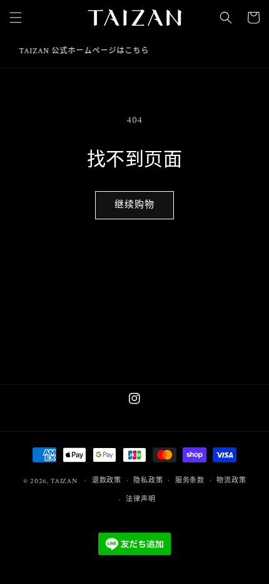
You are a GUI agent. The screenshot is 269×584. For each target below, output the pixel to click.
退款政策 (106, 481)
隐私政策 (148, 481)
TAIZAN (64, 481)
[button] (15, 17)
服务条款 (190, 481)
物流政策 (231, 481)
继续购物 (134, 205)
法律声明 (140, 500)
